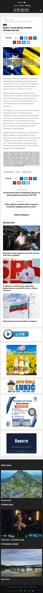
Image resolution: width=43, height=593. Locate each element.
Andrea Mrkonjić (9, 172)
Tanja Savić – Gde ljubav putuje (12, 540)
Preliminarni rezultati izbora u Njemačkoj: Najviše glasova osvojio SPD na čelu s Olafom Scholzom (20, 288)
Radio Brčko (33, 587)
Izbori (18, 172)
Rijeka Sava (5, 579)
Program (16, 5)
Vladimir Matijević (10, 33)
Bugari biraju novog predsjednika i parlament (20, 321)
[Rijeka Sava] (21, 563)
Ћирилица (28, 5)
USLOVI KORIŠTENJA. (19, 165)
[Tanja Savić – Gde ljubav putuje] (21, 523)
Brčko (5, 24)
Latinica (21, 5)
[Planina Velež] (21, 484)
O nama (9, 591)
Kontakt (16, 591)
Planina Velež (6, 500)
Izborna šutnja (26, 172)
